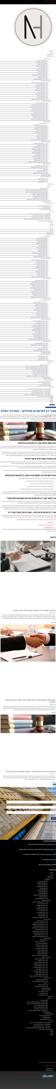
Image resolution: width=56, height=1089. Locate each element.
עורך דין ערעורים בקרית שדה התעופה (39, 119)
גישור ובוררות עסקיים (45, 141)
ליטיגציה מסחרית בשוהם (42, 138)
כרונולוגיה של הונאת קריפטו (49, 859)
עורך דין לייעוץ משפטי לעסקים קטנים (39, 167)
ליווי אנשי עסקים (46, 164)
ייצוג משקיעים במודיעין (42, 71)
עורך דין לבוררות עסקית (42, 145)
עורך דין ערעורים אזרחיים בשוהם (40, 118)
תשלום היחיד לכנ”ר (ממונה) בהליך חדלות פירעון (39, 213)
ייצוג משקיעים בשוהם (43, 73)
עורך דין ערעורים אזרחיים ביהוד (40, 112)
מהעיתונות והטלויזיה (48, 203)
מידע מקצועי (50, 184)
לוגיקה (51, 224)
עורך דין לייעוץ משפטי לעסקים (41, 143)
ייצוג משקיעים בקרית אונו (42, 69)
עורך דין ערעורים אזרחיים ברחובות (40, 108)
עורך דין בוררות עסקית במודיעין (40, 158)
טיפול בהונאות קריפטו (45, 81)
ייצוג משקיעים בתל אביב (42, 60)
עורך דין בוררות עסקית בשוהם (41, 160)
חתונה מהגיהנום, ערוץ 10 (44, 209)
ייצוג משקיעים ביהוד (43, 68)
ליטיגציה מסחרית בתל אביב (41, 127)
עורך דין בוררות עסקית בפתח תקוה (40, 152)
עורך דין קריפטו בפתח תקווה (41, 90)
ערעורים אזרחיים (46, 101)
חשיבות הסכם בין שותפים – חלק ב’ (40, 195)
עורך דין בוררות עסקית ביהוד (41, 154)
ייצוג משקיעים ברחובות (42, 64)
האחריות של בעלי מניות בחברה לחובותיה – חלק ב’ (36, 192)
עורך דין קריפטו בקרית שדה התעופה (39, 99)
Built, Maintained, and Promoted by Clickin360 (28, 1073)
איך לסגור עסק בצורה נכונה (44, 205)
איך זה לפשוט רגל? (46, 207)
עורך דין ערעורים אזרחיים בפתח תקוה (39, 110)
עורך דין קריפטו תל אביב (42, 84)
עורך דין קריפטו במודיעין (42, 95)
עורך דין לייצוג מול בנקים (39, 125)
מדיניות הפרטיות (35, 815)
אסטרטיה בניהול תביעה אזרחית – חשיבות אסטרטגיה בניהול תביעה (30, 771)
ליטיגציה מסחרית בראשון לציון (41, 128)
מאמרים (48, 186)
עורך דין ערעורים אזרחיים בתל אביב (40, 105)
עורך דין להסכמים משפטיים (41, 165)
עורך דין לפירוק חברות (43, 182)
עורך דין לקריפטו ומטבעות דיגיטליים (39, 82)
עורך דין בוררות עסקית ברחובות (40, 151)
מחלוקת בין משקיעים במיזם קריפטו (47, 864)
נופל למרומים (50, 54)
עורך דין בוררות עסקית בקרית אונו (40, 156)
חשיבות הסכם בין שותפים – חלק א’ (40, 194)
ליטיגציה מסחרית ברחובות (42, 130)
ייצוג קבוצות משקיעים (43, 77)
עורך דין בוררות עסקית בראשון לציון (40, 149)
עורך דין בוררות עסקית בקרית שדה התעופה (38, 162)
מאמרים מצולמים (44, 188)
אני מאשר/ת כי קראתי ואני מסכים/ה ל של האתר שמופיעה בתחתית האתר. (36, 815)
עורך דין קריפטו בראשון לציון (41, 86)
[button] (54, 784)
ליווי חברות (45, 169)
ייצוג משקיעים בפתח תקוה (42, 66)
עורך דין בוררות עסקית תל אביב (41, 147)
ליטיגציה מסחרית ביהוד (42, 134)
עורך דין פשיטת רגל (43, 180)
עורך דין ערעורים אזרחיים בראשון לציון (39, 106)
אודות (51, 52)
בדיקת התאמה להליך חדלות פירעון (45, 221)
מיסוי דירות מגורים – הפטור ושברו (40, 197)
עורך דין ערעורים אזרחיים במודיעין (40, 116)
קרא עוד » (53, 622)
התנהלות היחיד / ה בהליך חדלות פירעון (41, 215)
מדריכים (51, 211)
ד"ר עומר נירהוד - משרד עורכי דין (49, 0)
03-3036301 (52, 3)
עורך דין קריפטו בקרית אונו (42, 93)
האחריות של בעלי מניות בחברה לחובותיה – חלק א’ (36, 190)
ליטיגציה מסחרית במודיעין (42, 136)
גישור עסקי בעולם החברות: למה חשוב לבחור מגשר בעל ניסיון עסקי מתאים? (37, 849)
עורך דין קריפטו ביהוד (43, 92)
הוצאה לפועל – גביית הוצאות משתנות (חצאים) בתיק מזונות (37, 219)
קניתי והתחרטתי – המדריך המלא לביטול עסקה (37, 199)
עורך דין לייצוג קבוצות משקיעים (41, 79)
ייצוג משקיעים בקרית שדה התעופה (40, 75)
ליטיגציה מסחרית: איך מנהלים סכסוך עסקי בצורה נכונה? (34, 610)
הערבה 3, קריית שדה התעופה (50, 2)
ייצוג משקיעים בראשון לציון (42, 62)
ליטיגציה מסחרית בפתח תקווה (41, 132)
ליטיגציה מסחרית (46, 121)
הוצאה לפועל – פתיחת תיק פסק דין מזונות (40, 217)
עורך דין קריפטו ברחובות (42, 88)
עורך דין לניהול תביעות (42, 171)
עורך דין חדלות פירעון (43, 178)
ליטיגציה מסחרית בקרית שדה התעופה (39, 140)
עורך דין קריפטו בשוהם (42, 97)
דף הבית (51, 51)
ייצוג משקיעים (47, 58)
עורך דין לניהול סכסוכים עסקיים (40, 173)
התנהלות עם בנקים (43, 123)
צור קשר (51, 226)
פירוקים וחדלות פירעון (45, 177)
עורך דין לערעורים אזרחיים (42, 103)
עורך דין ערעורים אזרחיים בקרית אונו (39, 114)
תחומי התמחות (50, 56)
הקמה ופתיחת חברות (45, 175)
